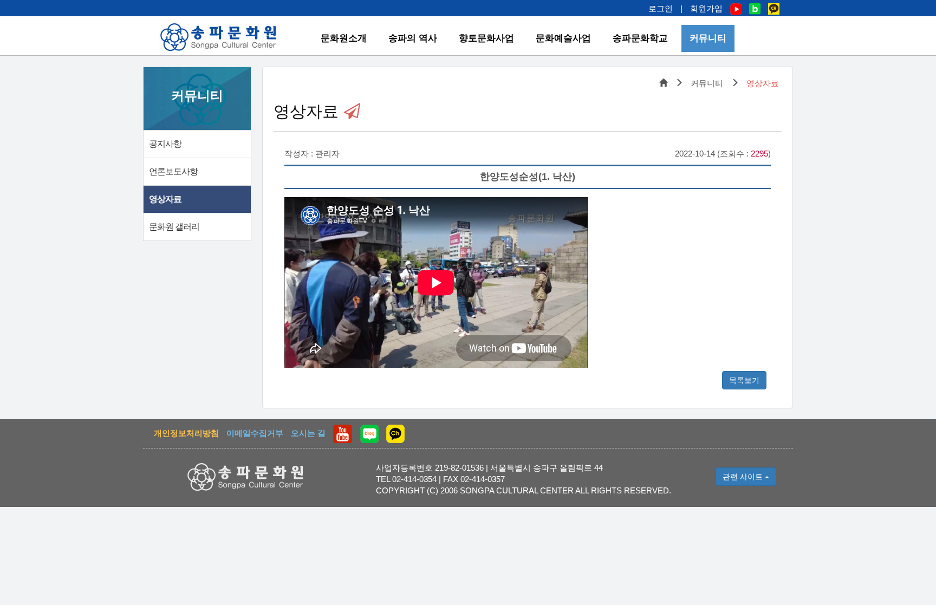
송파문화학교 (640, 38)
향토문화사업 (486, 38)
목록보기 (744, 380)
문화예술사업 (563, 38)
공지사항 (165, 143)
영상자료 (165, 199)
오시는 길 (308, 433)
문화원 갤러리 (174, 226)
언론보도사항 (173, 171)
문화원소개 (344, 38)
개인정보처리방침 (186, 433)
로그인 (660, 8)
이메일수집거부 (254, 433)
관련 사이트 (744, 476)
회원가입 (706, 8)
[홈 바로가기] (218, 37)
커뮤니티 (708, 38)
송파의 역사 (412, 38)
